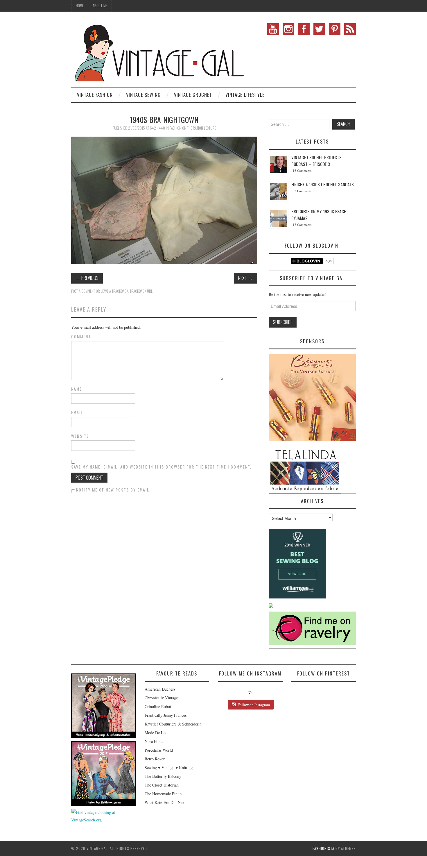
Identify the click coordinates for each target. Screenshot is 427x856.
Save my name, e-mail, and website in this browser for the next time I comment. (161, 467)
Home (80, 5)
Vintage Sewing (143, 94)
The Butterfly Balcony (163, 776)
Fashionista (323, 848)
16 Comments (302, 170)
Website (80, 436)
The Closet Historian (162, 785)
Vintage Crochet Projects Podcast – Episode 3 (316, 160)
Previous (87, 277)
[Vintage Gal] (158, 51)
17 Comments (302, 224)
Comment (81, 336)
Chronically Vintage (161, 697)
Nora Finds (154, 741)
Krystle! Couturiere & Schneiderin (173, 724)
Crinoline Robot (158, 706)
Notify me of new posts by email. (113, 490)
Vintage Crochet (193, 94)
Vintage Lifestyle (245, 94)
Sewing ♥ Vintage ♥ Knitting (169, 767)
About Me (100, 5)
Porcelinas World (159, 750)
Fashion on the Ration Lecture (193, 128)
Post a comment (83, 291)
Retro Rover (155, 759)
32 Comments (302, 191)
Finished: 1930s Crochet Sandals (322, 184)
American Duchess (160, 689)
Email (77, 412)
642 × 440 (157, 128)
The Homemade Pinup (163, 793)
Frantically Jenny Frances (165, 715)
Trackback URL (141, 291)
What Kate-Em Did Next (165, 802)
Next (245, 277)
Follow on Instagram (254, 704)
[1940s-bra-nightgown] (164, 199)
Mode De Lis (155, 732)
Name (76, 389)
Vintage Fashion (95, 94)
